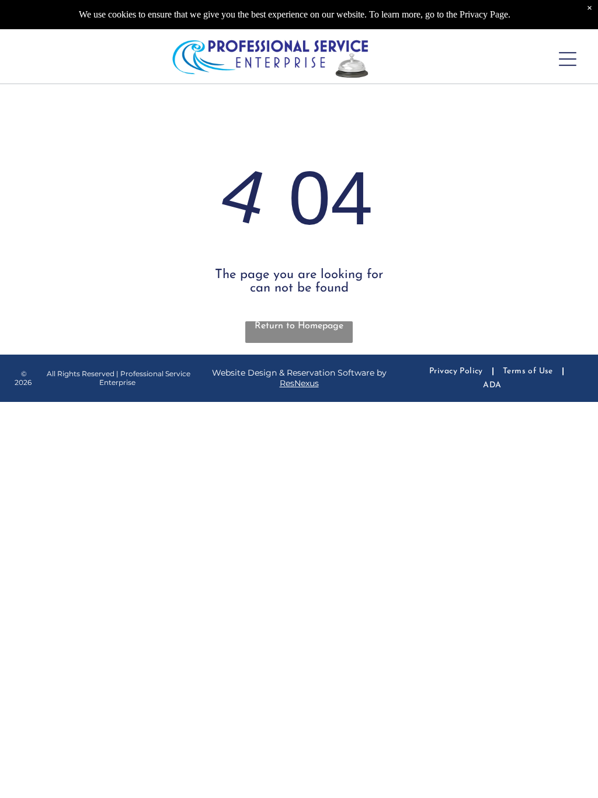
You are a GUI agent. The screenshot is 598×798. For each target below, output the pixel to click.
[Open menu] (567, 59)
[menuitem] (457, 371)
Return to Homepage (299, 326)
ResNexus (299, 383)
